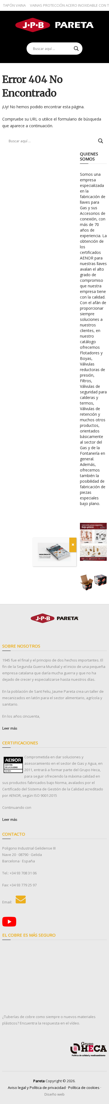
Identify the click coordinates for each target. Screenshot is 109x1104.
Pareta (39, 1080)
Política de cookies (83, 1087)
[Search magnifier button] (76, 48)
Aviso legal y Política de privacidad (37, 1087)
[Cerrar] (72, 545)
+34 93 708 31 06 (23, 872)
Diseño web (54, 1094)
